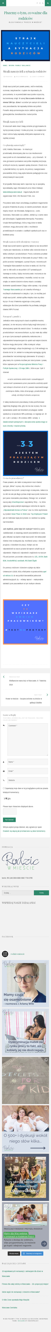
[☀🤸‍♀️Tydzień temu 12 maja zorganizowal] (25, 1080)
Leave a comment (38, 76)
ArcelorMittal (12, 560)
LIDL (36, 556)
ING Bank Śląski (31, 560)
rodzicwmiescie (22, 76)
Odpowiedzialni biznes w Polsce (15, 510)
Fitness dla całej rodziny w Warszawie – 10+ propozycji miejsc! (25, 1284)
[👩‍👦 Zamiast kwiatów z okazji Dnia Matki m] (25, 983)
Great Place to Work (19, 514)
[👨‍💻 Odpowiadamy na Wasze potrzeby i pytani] (25, 1225)
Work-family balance (20, 65)
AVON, (40, 556)
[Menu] (3, 3)
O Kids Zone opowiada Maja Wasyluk (15, 1299)
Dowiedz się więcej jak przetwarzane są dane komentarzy (24, 831)
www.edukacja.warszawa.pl (13, 192)
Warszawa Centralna (9, 1307)
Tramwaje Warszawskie (11, 289)
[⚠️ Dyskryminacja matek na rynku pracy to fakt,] (25, 1032)
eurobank (20, 560)
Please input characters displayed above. (18, 806)
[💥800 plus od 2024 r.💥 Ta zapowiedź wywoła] (25, 1177)
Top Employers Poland (39, 514)
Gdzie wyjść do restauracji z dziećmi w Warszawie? (21, 1292)
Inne (5, 65)
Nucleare (21, 1321)
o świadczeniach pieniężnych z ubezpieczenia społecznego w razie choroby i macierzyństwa (25, 421)
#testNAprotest (18, 502)
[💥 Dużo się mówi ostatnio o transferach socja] (25, 1128)
